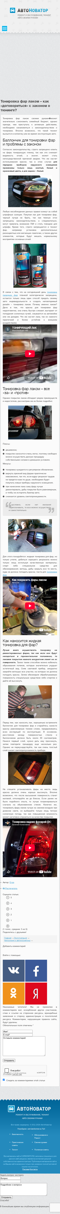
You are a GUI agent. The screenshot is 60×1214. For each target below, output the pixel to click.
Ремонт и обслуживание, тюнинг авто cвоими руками (34, 16)
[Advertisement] (30, 67)
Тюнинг (15, 1150)
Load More (30, 1091)
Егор (12, 882)
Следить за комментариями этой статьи (25, 1080)
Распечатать (11, 888)
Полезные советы (41, 1150)
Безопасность (17, 1134)
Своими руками (40, 1142)
